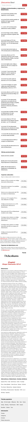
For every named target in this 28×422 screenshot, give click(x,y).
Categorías (3, 415)
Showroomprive (10, 389)
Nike (18, 402)
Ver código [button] (24, 14)
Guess (24, 402)
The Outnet (3, 387)
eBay (2, 402)
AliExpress (13, 402)
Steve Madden (7, 384)
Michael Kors (9, 387)
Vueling (2, 404)
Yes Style (22, 381)
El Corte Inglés (7, 402)
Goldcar (8, 407)
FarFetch (24, 384)
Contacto (3, 418)
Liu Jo (24, 389)
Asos (21, 402)
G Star (9, 381)
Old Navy (3, 392)
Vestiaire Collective (17, 387)
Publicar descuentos (5, 420)
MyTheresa (13, 381)
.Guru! (8, 2)
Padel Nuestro (13, 404)
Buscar (24, 5)
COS (21, 389)
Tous (12, 407)
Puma (2, 384)
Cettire (18, 381)
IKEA (18, 404)
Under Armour (14, 384)
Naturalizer (17, 389)
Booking (7, 404)
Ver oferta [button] (24, 156)
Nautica (19, 384)
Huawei (21, 404)
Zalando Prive (4, 381)
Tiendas (2, 413)
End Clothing (4, 389)
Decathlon (3, 407)
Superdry (8, 392)
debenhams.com (3, 238)
